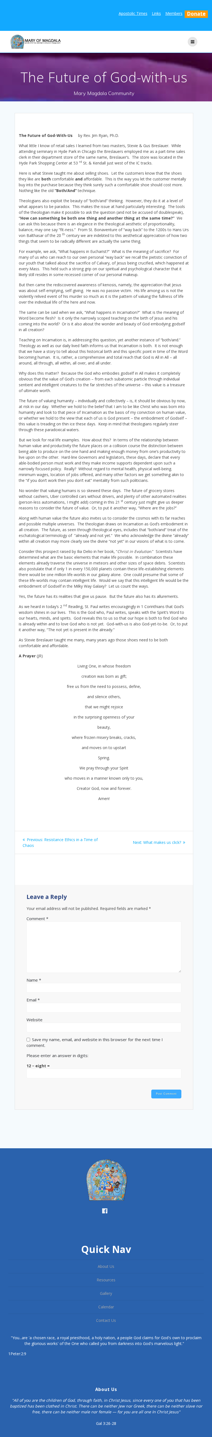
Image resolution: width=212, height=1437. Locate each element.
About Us (106, 1266)
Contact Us (106, 1320)
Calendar (106, 1306)
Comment (37, 918)
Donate (196, 13)
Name (33, 980)
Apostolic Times (133, 13)
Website (34, 1019)
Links (156, 13)
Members (173, 13)
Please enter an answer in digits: (57, 1055)
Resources (106, 1279)
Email (33, 1000)
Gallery (106, 1293)
